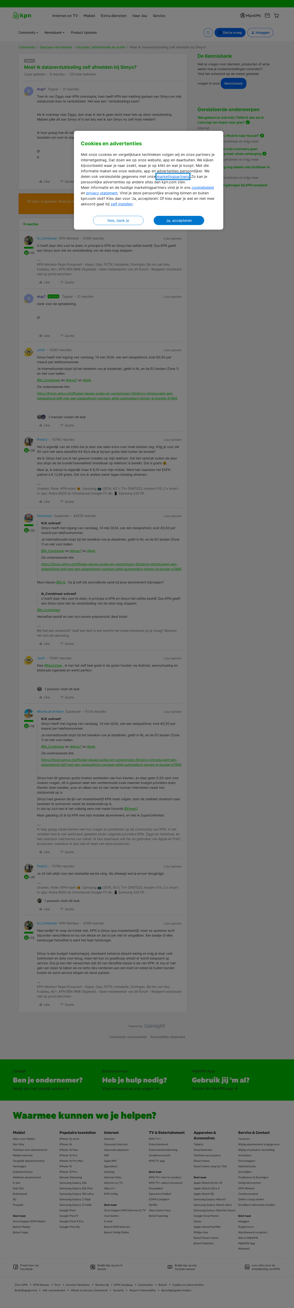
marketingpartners (173, 176)
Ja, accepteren (179, 220)
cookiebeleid (203, 187)
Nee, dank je (118, 220)
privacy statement (102, 193)
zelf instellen (122, 204)
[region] (148, 180)
